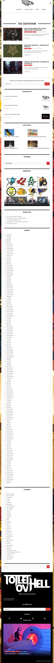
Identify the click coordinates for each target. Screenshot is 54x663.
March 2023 (9, 304)
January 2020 (9, 369)
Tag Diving (9, 548)
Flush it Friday (9, 509)
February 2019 (10, 388)
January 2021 (9, 349)
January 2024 (9, 287)
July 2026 (9, 236)
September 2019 (10, 376)
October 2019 (9, 374)
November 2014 (10, 475)
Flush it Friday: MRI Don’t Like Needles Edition (17, 653)
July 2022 (9, 318)
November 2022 (10, 311)
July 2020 (9, 359)
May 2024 (9, 280)
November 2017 (10, 414)
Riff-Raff (8, 543)
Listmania (9, 514)
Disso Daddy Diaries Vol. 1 (12, 223)
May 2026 (9, 239)
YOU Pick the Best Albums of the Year (12, 114)
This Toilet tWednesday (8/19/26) (11, 148)
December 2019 (10, 371)
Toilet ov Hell (42, 661)
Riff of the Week (10, 540)
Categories (19, 9)
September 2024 (10, 274)
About (37, 9)
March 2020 (9, 366)
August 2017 (9, 419)
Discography (9, 504)
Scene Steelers (10, 545)
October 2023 (9, 292)
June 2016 (9, 443)
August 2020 (9, 357)
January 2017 (9, 431)
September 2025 (10, 253)
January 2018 (9, 410)
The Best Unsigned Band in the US (14, 552)
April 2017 (9, 426)
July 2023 (9, 298)
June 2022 (9, 320)
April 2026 (9, 241)
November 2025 (10, 250)
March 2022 (9, 325)
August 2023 (9, 296)
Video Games (9, 558)
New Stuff (9, 523)
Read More (27, 38)
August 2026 (9, 234)
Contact (43, 9)
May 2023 (9, 301)
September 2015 (10, 458)
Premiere (9, 533)
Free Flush (9, 511)
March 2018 (9, 407)
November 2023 (10, 291)
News (8, 524)
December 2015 (10, 453)
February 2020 (10, 368)
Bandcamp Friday (10, 495)
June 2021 (9, 340)
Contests (8, 499)
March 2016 (9, 448)
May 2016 (9, 445)
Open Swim (9, 528)
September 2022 (10, 315)
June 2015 (9, 463)
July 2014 (9, 482)
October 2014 (9, 477)
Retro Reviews (10, 536)
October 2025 (9, 251)
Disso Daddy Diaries (11, 505)
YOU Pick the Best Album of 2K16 (11, 105)
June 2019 (9, 381)
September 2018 (10, 397)
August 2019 (9, 378)
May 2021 (9, 342)
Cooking (8, 500)
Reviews (34, 31)
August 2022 (9, 316)
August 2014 (9, 480)
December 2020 (10, 351)
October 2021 (9, 333)
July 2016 (9, 441)
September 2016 (10, 438)
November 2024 (10, 270)
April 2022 (9, 323)
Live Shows (9, 516)
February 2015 (10, 470)
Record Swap (9, 534)
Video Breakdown (10, 557)
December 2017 (10, 412)
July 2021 (9, 339)
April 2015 (9, 467)
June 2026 (9, 238)
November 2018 (10, 393)
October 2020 (9, 354)
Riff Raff (8, 541)
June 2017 (9, 422)
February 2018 (10, 409)
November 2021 (10, 332)
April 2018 (9, 405)
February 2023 (10, 306)
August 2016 (9, 439)
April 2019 (9, 385)
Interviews (9, 512)
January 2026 (9, 246)
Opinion (8, 529)
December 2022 (10, 310)
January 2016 (9, 451)
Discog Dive (9, 502)
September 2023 (10, 294)
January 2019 (9, 390)
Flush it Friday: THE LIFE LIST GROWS (11, 136)
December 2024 (10, 268)
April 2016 (9, 446)
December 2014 (10, 474)
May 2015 (9, 465)
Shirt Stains (9, 547)
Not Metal (30, 31)
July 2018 (9, 400)
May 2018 (9, 404)
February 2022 (10, 327)
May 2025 (9, 260)
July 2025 (9, 256)
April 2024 (9, 282)
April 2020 (9, 364)
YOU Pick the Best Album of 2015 (11, 96)
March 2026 (9, 243)
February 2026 (10, 245)
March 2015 (9, 469)
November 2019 (10, 373)
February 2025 (10, 265)
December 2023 (10, 289)
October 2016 (9, 436)
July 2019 (9, 380)
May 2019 (9, 383)
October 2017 (9, 415)
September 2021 (10, 335)
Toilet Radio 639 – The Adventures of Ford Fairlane (38, 148)
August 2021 (9, 337)
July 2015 (9, 462)
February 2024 (10, 286)
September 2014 (10, 479)
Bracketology (9, 497)
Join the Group (29, 9)
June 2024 (9, 279)
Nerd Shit (29, 65)
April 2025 (9, 262)
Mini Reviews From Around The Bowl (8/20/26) (37, 136)
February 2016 (10, 450)
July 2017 (9, 421)
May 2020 (9, 363)
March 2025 (9, 263)
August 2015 (9, 460)
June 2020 (9, 361)
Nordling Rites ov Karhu (42, 31)
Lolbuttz (8, 517)
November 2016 (10, 434)
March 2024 (9, 284)
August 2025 (9, 255)
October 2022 (9, 313)
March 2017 (9, 427)
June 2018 (9, 402)
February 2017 (10, 429)
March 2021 (9, 345)
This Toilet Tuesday (11, 553)
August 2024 (9, 275)
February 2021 (10, 347)
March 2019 (9, 386)
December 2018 (10, 392)
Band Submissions (10, 493)
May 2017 (9, 424)
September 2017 (10, 417)
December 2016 (10, 433)
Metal (26, 31)
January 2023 (9, 308)
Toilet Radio (9, 555)
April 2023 (9, 303)
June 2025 (9, 258)
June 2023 (9, 299)
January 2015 (9, 472)
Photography (9, 531)
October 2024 (9, 272)
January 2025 (9, 267)
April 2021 (9, 344)
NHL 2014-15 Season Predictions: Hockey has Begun (19, 203)
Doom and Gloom (10, 507)
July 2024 (9, 277)
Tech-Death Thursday (11, 550)
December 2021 (10, 330)
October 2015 (9, 457)
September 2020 (10, 356)
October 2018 (9, 395)
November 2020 (10, 352)
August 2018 (9, 398)
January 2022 (9, 328)
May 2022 (9, 321)
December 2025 (10, 248)
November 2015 (10, 455)
